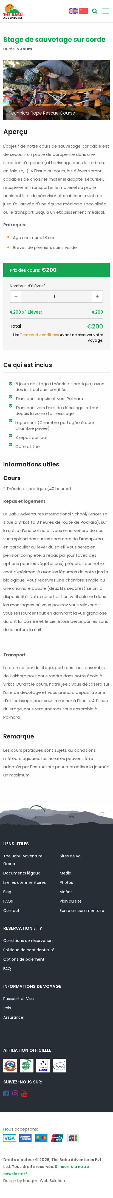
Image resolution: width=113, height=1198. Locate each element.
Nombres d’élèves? (28, 286)
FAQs (8, 901)
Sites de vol (70, 856)
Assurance (13, 1017)
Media (65, 873)
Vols (7, 1008)
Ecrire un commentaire (82, 910)
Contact (11, 910)
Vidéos (66, 892)
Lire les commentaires (24, 882)
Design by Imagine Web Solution (34, 1180)
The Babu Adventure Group (23, 859)
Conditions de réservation (28, 940)
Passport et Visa (18, 998)
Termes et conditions (39, 335)
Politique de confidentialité (29, 950)
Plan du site (71, 901)
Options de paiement (23, 959)
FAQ (7, 968)
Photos (66, 882)
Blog (7, 892)
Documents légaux (21, 873)
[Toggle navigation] (105, 11)
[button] (99, 90)
